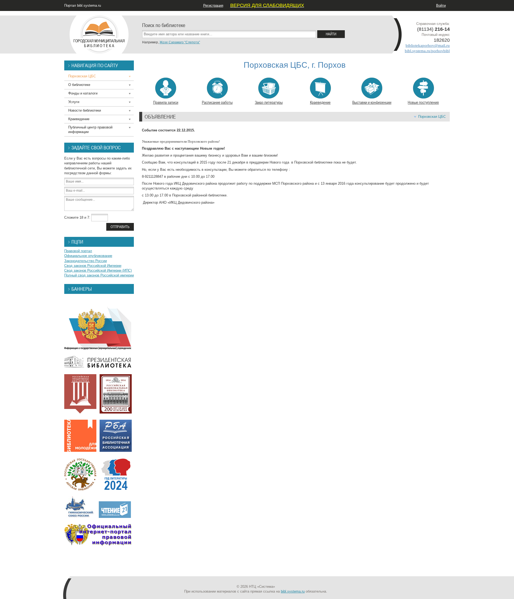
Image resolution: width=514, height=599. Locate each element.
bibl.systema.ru (293, 591)
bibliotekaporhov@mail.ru (428, 45)
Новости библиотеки (84, 110)
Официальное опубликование (88, 256)
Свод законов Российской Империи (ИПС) (98, 270)
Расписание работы (217, 102)
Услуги (73, 102)
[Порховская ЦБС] (99, 32)
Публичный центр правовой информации (90, 129)
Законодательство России (85, 261)
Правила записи (165, 102)
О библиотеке (79, 85)
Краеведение (320, 102)
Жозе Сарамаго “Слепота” (180, 42)
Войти (441, 5)
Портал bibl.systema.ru (82, 5)
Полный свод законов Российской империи (99, 275)
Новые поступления (423, 102)
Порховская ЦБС (432, 117)
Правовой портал (78, 251)
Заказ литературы (269, 102)
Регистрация (213, 5)
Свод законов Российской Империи (92, 266)
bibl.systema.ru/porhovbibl (427, 51)
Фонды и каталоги (82, 93)
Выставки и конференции (371, 102)
